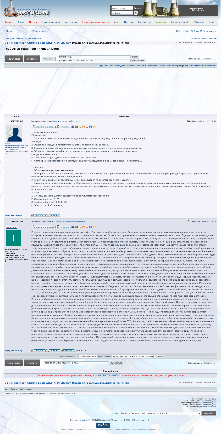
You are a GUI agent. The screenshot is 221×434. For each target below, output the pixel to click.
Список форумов (14, 383)
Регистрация (39, 31)
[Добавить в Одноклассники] (83, 127)
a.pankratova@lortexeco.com (16, 145)
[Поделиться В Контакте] (90, 127)
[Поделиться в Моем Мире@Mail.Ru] (76, 127)
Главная (9, 22)
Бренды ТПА (144, 22)
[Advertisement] (101, 91)
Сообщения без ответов (15, 39)
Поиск (196, 31)
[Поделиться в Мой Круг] (80, 127)
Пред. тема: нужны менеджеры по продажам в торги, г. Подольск (128, 66)
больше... (138, 8)
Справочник (160, 22)
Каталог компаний (179, 22)
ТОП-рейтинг (198, 22)
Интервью (129, 22)
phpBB (82, 420)
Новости (33, 22)
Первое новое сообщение (170, 66)
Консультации (70, 22)
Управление (48, 59)
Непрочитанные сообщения (204, 39)
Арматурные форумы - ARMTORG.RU (48, 383)
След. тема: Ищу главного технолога (199, 66)
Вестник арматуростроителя (95, 22)
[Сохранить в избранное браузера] (94, 127)
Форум (21, 22)
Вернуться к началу (13, 215)
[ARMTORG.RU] (29, 9)
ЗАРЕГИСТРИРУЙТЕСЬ (109, 375)
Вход (9, 31)
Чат (180, 31)
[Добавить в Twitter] (87, 127)
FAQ (187, 31)
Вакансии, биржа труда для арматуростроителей (100, 383)
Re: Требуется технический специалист (68, 221)
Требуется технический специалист (67, 121)
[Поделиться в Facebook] (73, 127)
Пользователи (209, 31)
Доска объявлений (51, 22)
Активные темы (35, 39)
